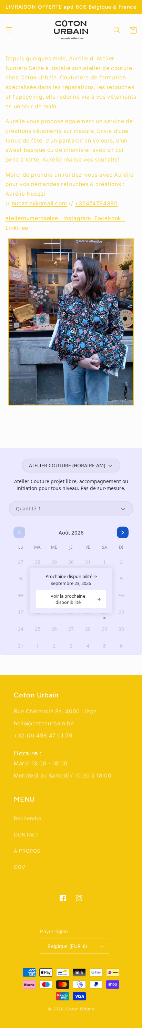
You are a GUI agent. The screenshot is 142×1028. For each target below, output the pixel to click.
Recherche (28, 818)
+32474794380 (96, 203)
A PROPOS (27, 851)
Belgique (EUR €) (68, 946)
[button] (9, 30)
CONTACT (26, 835)
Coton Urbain (80, 1009)
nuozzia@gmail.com (39, 203)
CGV (20, 867)
